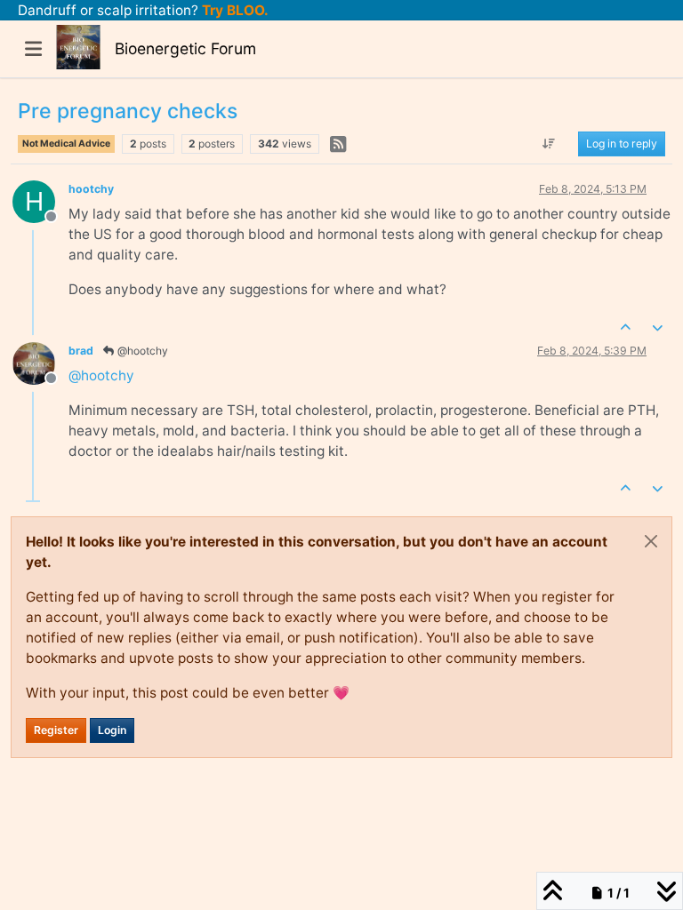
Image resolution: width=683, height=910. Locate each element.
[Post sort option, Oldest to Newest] (549, 144)
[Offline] (40, 362)
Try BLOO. (233, 10)
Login (112, 730)
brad (80, 350)
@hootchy (141, 350)
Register (56, 730)
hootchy (91, 189)
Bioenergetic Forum (185, 48)
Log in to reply (621, 143)
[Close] (651, 541)
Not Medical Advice (66, 143)
